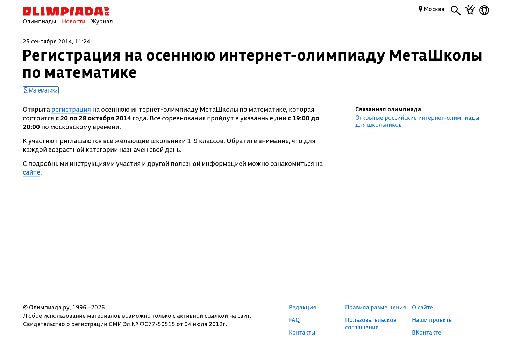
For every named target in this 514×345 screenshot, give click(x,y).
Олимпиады (39, 21)
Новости (73, 21)
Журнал (102, 21)
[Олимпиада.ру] (66, 11)
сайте (31, 172)
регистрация (71, 109)
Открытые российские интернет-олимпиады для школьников (417, 121)
